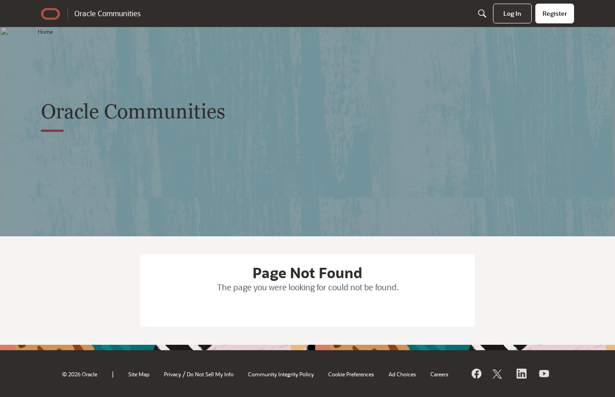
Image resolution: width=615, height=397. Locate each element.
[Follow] (498, 373)
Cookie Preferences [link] (351, 374)
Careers (439, 374)
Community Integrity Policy (281, 374)
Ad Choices (402, 374)
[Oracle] (476, 373)
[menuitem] (512, 13)
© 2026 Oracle (79, 374)
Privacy (172, 374)
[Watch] (543, 373)
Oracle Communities (107, 13)
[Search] (482, 13)
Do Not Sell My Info (210, 374)
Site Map (138, 374)
